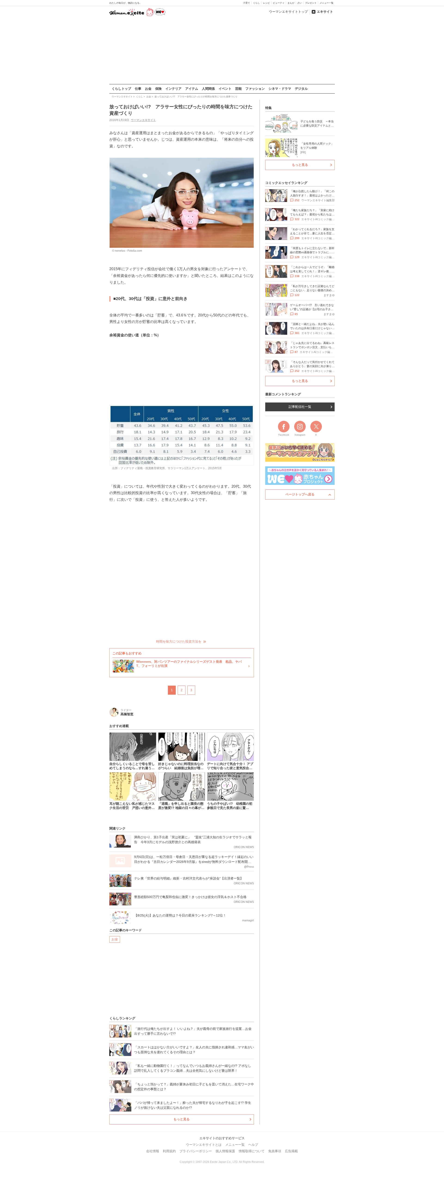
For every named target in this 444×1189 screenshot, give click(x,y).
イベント (225, 88)
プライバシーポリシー (195, 1151)
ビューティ (278, 3)
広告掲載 (291, 1151)
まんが (290, 3)
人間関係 (208, 88)
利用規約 (169, 1151)
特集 (268, 107)
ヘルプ (253, 1144)
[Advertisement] (222, 51)
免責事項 (274, 1151)
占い (299, 3)
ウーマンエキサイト (143, 120)
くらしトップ (121, 88)
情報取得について (252, 1151)
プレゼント (311, 3)
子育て (246, 3)
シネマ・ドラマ (279, 88)
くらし (256, 3)
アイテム (191, 88)
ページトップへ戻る (299, 494)
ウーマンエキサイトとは (204, 1144)
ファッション (255, 88)
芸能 (238, 88)
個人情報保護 (225, 1151)
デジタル (301, 88)
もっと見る (181, 1119)
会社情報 (152, 1151)
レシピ (266, 3)
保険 (158, 88)
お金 (148, 88)
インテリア (173, 88)
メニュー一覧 (326, 3)
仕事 (138, 88)
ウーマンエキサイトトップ (288, 11)
